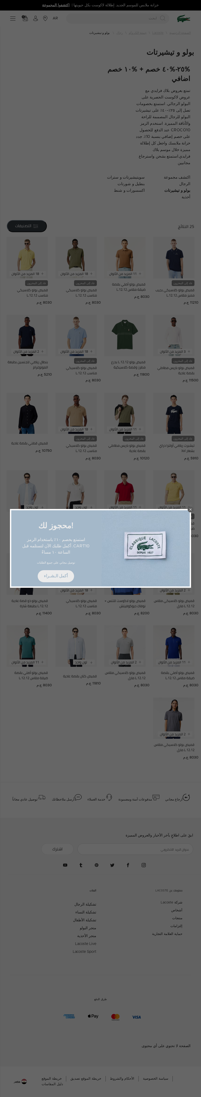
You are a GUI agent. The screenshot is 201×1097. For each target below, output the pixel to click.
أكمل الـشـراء (56, 576)
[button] (190, 509)
